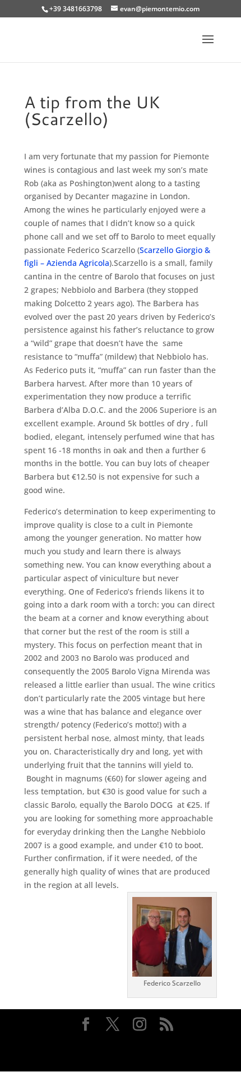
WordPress (121, 1056)
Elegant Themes (118, 1042)
